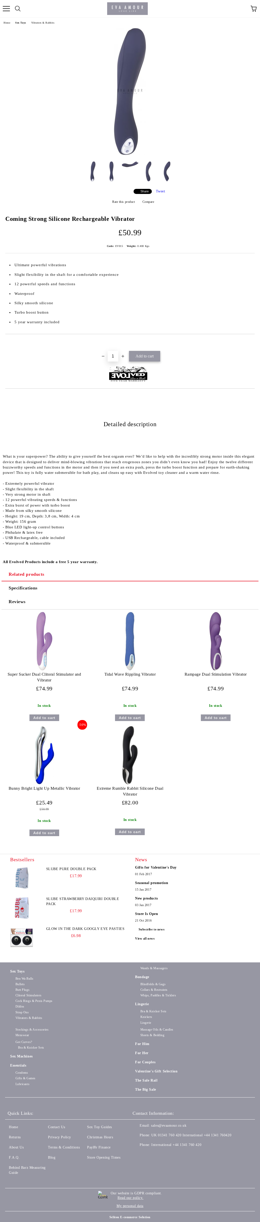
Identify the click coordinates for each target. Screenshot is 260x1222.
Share (144, 191)
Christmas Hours (100, 1137)
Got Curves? (23, 1042)
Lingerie (142, 1004)
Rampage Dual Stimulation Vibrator (216, 674)
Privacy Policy (59, 1137)
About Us (16, 1147)
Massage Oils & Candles (156, 1029)
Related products (26, 574)
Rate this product (123, 202)
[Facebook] (139, 1155)
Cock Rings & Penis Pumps (34, 1001)
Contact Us (56, 1127)
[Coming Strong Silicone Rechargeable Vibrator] (130, 154)
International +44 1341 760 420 (176, 1145)
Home (7, 22)
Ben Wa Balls (24, 978)
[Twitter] (150, 1155)
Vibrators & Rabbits (43, 22)
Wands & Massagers (154, 968)
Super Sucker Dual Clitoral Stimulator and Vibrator (44, 677)
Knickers (146, 1017)
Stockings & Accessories (31, 1029)
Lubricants (22, 1084)
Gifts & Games (25, 1078)
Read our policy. (130, 1198)
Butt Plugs (22, 990)
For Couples (145, 1062)
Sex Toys (20, 22)
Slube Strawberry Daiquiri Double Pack (82, 901)
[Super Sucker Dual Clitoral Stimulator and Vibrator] (44, 669)
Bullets (20, 984)
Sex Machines (21, 1056)
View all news (145, 938)
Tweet (160, 191)
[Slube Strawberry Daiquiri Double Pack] (21, 907)
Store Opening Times (104, 1157)
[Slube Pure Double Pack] (21, 878)
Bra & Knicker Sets (153, 1011)
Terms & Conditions (64, 1147)
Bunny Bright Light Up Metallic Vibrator (44, 788)
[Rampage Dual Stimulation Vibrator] (215, 669)
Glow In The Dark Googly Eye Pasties (85, 929)
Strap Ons (22, 1012)
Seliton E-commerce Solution (130, 1217)
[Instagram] (161, 1155)
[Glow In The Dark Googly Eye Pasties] (21, 937)
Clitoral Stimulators (28, 995)
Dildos (19, 1006)
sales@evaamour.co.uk (168, 1125)
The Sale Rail (146, 1080)
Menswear (22, 1035)
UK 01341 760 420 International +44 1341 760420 (191, 1135)
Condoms (21, 1072)
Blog (51, 1157)
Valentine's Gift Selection (156, 1071)
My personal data (130, 1206)
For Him (142, 1044)
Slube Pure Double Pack (71, 869)
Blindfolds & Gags (153, 984)
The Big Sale (145, 1089)
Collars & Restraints (154, 990)
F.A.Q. (14, 1157)
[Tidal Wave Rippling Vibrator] (130, 669)
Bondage (142, 977)
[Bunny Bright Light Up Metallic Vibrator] (44, 783)
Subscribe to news (152, 929)
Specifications (23, 587)
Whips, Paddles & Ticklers (158, 995)
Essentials (18, 1065)
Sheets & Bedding (152, 1035)
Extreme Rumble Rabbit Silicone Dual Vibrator (130, 791)
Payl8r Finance (99, 1147)
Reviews (17, 601)
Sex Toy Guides (99, 1127)
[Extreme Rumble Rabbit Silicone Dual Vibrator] (130, 783)
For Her (142, 1053)
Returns (15, 1137)
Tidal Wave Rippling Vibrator (130, 674)
